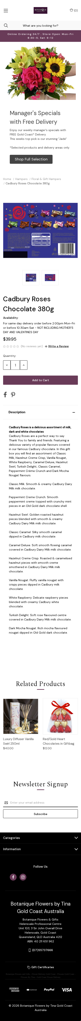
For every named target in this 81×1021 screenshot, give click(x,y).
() (75, 10)
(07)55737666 (42, 950)
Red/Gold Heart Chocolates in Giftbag (58, 741)
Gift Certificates (42, 967)
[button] (31, 159)
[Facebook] (5, 395)
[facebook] (13, 877)
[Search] (4, 25)
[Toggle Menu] (5, 10)
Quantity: (9, 356)
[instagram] (23, 877)
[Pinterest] (13, 395)
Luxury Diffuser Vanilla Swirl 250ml (18, 741)
